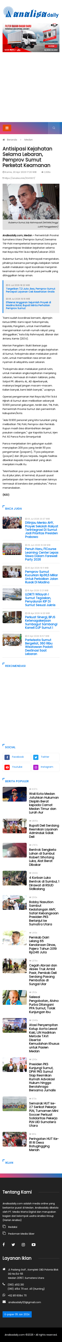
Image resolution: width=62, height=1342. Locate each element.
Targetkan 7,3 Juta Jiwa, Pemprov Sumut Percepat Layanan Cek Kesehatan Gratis (30, 290)
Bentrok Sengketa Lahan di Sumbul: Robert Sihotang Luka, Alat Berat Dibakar (42, 857)
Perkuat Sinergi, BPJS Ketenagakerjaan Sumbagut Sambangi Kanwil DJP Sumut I (41, 622)
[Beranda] (31, 12)
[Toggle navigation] (7, 128)
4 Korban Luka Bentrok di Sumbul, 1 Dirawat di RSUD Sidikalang (44, 883)
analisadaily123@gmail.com (24, 1302)
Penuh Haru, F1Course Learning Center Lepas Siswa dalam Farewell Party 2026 (41, 554)
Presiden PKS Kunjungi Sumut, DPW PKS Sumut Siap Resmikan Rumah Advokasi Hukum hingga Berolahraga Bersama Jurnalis (42, 1077)
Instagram (47, 767)
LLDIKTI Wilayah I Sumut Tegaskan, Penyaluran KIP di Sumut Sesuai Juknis (40, 599)
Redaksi (12, 1227)
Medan (28, 139)
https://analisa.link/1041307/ (19, 178)
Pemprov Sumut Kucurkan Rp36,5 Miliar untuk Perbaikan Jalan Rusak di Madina (41, 577)
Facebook (18, 757)
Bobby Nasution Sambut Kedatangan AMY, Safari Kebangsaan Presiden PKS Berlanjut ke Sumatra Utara (44, 913)
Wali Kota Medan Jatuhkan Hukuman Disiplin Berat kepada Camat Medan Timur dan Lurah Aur (44, 803)
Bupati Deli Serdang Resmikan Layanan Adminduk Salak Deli (44, 831)
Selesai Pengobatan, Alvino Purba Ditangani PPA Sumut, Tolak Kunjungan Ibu (44, 1004)
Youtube (17, 767)
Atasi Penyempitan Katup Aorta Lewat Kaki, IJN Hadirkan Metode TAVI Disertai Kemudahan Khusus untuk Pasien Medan (44, 1038)
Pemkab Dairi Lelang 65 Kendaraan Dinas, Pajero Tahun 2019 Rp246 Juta (43, 944)
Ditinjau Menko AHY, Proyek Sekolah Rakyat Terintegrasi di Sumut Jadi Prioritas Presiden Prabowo (41, 530)
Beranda (12, 139)
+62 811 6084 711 (17, 1295)
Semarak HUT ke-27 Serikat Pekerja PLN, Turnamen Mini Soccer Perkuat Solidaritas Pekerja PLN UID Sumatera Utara (43, 1114)
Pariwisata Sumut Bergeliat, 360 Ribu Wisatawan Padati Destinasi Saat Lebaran (39, 647)
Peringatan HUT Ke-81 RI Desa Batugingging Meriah (44, 1144)
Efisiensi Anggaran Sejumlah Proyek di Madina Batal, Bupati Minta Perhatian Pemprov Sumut (28, 305)
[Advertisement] (31, 89)
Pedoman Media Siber (21, 1233)
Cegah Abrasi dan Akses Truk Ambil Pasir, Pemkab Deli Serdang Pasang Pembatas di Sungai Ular (43, 974)
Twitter (45, 757)
